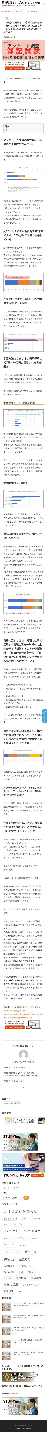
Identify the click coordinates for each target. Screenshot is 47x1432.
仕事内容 (30, 1251)
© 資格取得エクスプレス (23, 1426)
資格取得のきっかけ (31, 1285)
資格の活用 (11, 1284)
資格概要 (8, 1291)
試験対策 (7, 1278)
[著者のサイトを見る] (23, 1088)
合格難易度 (9, 1266)
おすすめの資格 (10, 1219)
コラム (21, 1238)
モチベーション (12, 1251)
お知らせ (25, 1219)
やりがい (18, 1224)
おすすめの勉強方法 (12, 1103)
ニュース (9, 1244)
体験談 (9, 1259)
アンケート (11, 1230)
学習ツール (25, 1266)
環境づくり (32, 1272)
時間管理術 (9, 1272)
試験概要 (36, 1277)
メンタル (22, 1245)
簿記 (7, 18)
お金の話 (36, 1219)
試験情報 (21, 1277)
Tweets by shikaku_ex (10, 1393)
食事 (20, 1291)
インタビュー (31, 1230)
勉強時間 (24, 1259)
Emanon (28, 1428)
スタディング (34, 909)
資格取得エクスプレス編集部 (23, 1062)
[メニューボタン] (43, 4)
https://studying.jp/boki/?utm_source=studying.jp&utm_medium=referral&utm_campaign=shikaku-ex (23, 1014)
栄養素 (21, 1272)
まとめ (6, 1224)
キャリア (7, 1238)
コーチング (34, 1238)
